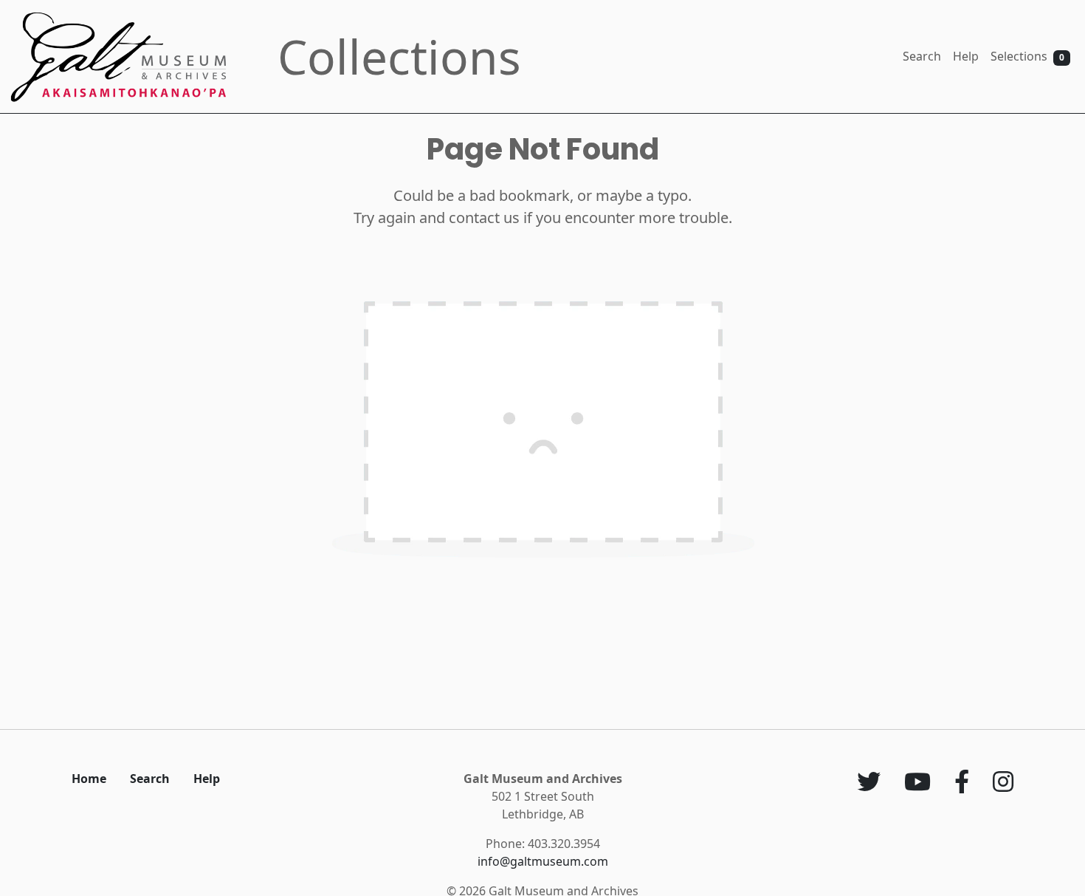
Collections (399, 56)
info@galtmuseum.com (543, 861)
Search (922, 56)
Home (89, 778)
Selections (1027, 56)
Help (966, 56)
